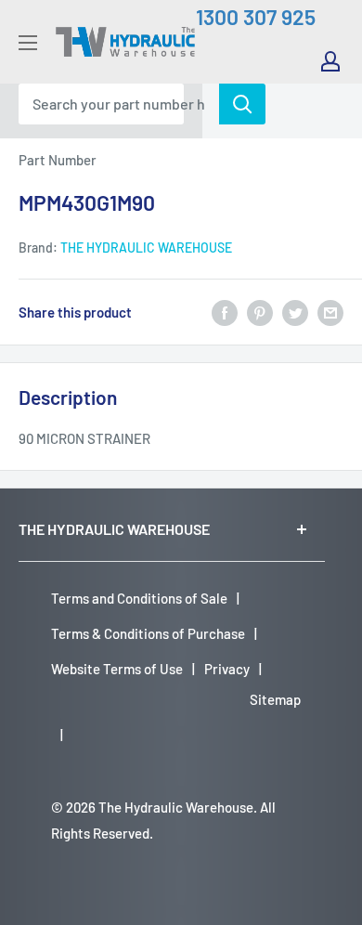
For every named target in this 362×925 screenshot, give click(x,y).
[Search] (242, 104)
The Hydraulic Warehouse (146, 247)
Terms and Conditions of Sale (139, 598)
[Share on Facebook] (225, 312)
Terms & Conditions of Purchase (148, 633)
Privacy (227, 668)
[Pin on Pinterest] (260, 312)
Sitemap (275, 699)
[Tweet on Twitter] (295, 312)
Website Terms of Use (117, 668)
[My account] (330, 61)
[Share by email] (330, 312)
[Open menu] (28, 42)
